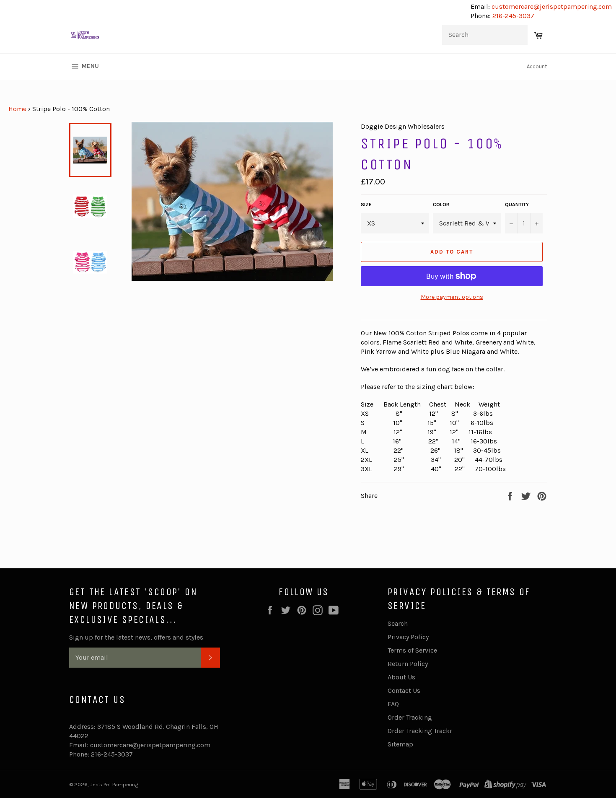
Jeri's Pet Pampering (114, 784)
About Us (401, 677)
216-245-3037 (513, 16)
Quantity (517, 204)
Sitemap (400, 744)
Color (441, 204)
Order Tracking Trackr (420, 731)
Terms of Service (412, 650)
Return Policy (408, 664)
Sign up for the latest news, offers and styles (136, 637)
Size (366, 204)
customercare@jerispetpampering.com (551, 6)
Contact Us (404, 690)
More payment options (452, 297)
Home (17, 109)
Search (398, 623)
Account (537, 66)
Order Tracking (410, 717)
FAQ (393, 704)
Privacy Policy (408, 637)
